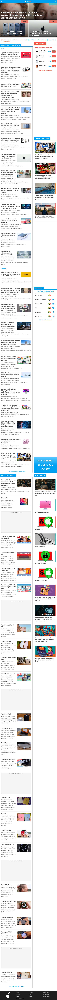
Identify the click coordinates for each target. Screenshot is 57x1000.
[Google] (44, 465)
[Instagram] (44, 468)
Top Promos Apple (6, 39)
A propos (18, 994)
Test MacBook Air (6, 972)
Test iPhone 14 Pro (7, 917)
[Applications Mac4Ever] (39, 465)
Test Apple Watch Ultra (8, 901)
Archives (31, 992)
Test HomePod (6, 714)
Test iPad (4, 814)
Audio (52, 291)
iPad (45, 291)
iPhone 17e (38, 295)
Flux (30, 994)
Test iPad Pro (5, 797)
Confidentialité (46, 992)
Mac (39, 291)
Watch (48, 291)
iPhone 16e (38, 316)
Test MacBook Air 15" (8, 674)
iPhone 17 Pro (39, 303)
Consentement (46, 996)
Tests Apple (16, 39)
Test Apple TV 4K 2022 (8, 759)
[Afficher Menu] (1, 1)
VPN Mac (33, 39)
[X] (42, 465)
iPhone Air (38, 312)
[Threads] (47, 465)
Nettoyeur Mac (51, 39)
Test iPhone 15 (6, 641)
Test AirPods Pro (6, 885)
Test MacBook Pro (7, 728)
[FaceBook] (49, 465)
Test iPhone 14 (6, 830)
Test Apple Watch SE (7, 845)
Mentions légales (20, 998)
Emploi (17, 996)
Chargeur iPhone (41, 39)
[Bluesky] (47, 468)
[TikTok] (42, 468)
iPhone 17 (38, 308)
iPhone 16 (4, 498)
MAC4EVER (29, 1)
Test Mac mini (5, 743)
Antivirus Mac (25, 39)
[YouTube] (51, 465)
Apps (31, 996)
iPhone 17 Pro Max (40, 299)
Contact (17, 992)
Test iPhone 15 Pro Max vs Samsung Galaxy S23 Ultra (8, 586)
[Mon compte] (56, 1)
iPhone (42, 291)
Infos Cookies (46, 994)
